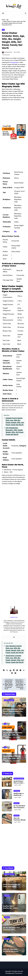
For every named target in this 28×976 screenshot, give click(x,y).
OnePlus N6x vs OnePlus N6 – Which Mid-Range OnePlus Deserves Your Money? (11, 909)
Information (10, 700)
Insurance (16, 803)
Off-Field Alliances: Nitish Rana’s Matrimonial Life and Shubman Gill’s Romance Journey (13, 712)
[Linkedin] (14, 637)
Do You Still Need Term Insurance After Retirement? (19, 807)
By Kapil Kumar (8, 52)
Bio (3, 29)
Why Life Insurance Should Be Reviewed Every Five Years (19, 820)
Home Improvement (18, 778)
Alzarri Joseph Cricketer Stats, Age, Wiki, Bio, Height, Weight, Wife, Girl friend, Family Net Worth (13, 736)
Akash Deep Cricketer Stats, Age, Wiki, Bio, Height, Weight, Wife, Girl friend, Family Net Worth (13, 759)
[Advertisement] (14, 113)
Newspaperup (9, 973)
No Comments (6, 54)
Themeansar (18, 973)
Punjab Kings (14, 62)
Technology (16, 790)
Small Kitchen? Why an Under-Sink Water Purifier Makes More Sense (11, 887)
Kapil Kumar (9, 713)
